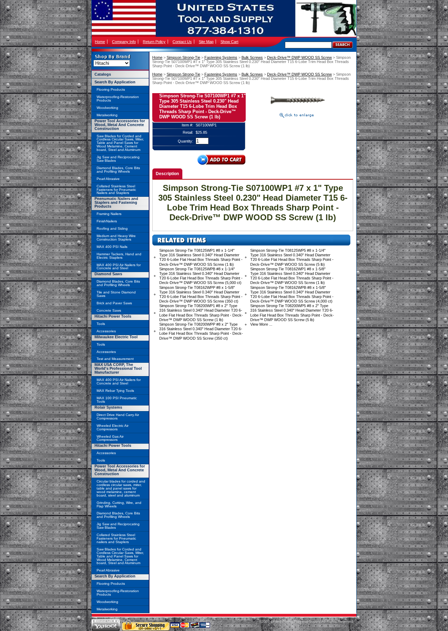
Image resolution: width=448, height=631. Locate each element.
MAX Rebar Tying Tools (115, 391)
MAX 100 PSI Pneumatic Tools (117, 399)
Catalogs (102, 74)
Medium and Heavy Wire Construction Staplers (116, 237)
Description (167, 173)
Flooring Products (111, 89)
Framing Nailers (109, 214)
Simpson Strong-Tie (183, 57)
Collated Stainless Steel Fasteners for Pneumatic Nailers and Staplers (116, 189)
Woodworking (107, 108)
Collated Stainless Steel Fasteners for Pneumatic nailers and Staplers (116, 538)
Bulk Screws (252, 57)
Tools (101, 324)
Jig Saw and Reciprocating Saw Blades (118, 158)
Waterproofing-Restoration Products (118, 98)
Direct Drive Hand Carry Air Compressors (118, 416)
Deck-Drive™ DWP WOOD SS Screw (299, 57)
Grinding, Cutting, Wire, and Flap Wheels (119, 504)
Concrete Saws (109, 310)
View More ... (261, 324)
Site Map (206, 42)
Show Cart (229, 42)
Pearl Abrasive (108, 179)
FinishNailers (107, 221)
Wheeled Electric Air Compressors (112, 427)
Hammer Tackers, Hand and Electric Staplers (119, 255)
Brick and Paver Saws (114, 303)
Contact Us (182, 42)
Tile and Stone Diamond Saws (116, 294)
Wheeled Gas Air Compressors (110, 438)
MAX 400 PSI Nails (112, 247)
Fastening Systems (220, 57)
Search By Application (114, 82)
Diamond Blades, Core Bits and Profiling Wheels (118, 169)
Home (100, 42)
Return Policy (154, 42)
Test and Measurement (115, 359)
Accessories (106, 331)
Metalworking (107, 115)
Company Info (124, 42)
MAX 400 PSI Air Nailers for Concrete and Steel (119, 266)
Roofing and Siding (112, 228)
